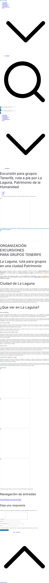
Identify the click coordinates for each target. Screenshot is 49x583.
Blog (3, 120)
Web (1, 525)
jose (2, 228)
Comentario (2, 519)
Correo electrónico (4, 523)
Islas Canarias (5, 5)
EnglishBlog (7, 55)
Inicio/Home (4, 3)
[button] (25, 54)
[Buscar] (0, 107)
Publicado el (8, 228)
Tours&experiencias (6, 6)
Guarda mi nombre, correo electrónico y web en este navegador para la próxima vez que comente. (19, 527)
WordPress (18, 532)
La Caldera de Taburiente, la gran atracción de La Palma (10, 500)
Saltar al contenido (3, 0)
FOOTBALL (5, 2)
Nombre (2, 521)
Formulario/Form (5, 4)
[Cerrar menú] (0, 113)
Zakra (14, 532)
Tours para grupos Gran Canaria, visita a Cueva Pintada (10, 499)
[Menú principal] (0, 109)
